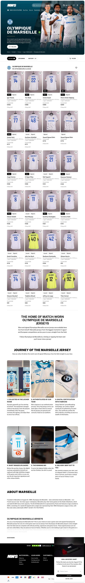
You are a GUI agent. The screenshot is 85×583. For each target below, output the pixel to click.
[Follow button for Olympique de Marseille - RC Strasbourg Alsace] (76, 67)
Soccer (31, 10)
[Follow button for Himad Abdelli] (22, 192)
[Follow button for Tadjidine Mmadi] (40, 271)
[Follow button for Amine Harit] (22, 112)
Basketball (37, 10)
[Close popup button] (81, 540)
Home (8, 52)
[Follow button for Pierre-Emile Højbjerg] (76, 73)
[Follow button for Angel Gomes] (22, 152)
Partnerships (22, 560)
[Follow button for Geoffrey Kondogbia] (58, 192)
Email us (45, 560)
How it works (34, 558)
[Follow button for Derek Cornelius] (22, 231)
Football (14, 52)
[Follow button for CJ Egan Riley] (40, 152)
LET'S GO (69, 575)
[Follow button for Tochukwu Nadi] (76, 192)
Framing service (35, 560)
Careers (21, 564)
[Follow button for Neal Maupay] (40, 192)
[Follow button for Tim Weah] (40, 73)
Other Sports (44, 10)
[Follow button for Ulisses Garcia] (76, 231)
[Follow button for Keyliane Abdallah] (40, 112)
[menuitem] (67, 5)
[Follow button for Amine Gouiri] (58, 73)
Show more (11, 537)
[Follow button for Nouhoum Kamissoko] (58, 231)
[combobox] (69, 571)
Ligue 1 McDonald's (27, 52)
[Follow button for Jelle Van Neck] (40, 231)
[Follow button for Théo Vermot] (76, 271)
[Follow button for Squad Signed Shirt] (58, 112)
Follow (13, 46)
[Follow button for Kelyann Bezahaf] (22, 271)
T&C (49, 579)
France (19, 52)
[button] (80, 571)
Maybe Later (69, 578)
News (20, 562)
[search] (42, 5)
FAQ (44, 558)
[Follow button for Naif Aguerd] (58, 152)
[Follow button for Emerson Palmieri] (76, 152)
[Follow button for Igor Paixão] (22, 73)
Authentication (35, 562)
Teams (51, 10)
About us (21, 558)
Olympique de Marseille (39, 52)
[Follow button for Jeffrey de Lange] (58, 271)
